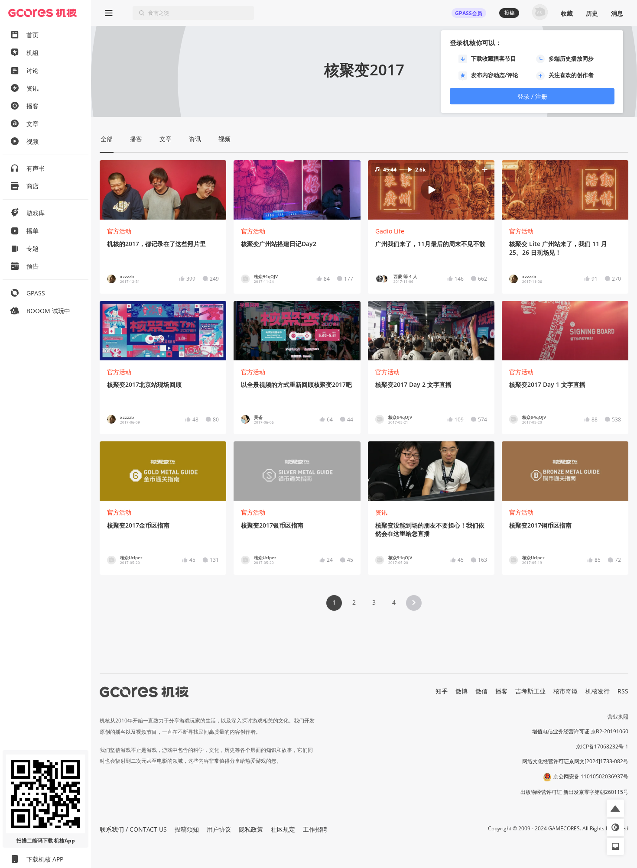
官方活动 (119, 231)
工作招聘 (315, 829)
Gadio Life (389, 231)
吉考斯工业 (530, 691)
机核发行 (597, 691)
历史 (592, 13)
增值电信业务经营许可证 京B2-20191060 (580, 731)
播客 (501, 691)
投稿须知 (187, 829)
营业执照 (618, 716)
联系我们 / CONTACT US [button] (133, 829)
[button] (431, 189)
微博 (461, 691)
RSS (623, 691)
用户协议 (219, 829)
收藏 (567, 13)
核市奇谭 (565, 691)
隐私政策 (251, 829)
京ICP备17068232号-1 (602, 746)
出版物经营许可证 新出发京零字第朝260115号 (574, 792)
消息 (617, 13)
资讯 (381, 512)
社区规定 (283, 829)
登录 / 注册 (532, 96)
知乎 (442, 691)
